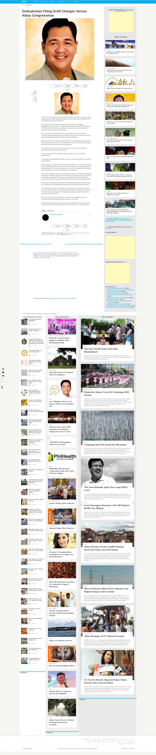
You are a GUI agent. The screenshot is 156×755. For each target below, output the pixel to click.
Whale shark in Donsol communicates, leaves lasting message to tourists (119, 70)
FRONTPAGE (85, 739)
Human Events (55, 501)
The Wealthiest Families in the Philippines (118, 297)
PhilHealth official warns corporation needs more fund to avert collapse (61, 471)
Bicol (29, 5)
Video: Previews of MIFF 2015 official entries (119, 88)
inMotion (116, 138)
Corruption (69, 233)
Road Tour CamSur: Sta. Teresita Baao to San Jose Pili (36, 541)
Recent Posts (50, 210)
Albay (64, 233)
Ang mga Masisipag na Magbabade (35, 320)
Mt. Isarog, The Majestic (113, 299)
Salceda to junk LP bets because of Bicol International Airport (61, 613)
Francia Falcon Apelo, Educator (62, 503)
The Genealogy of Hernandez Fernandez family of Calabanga (35, 392)
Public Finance (51, 234)
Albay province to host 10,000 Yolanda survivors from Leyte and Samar (104, 548)
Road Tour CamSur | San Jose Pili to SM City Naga (36, 530)
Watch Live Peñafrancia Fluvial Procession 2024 (35, 400)
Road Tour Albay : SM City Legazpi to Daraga (35, 599)
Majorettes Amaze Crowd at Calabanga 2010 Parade (106, 393)
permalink (70, 234)
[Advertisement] (121, 22)
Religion (54, 370)
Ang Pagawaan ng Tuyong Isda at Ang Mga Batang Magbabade (36, 481)
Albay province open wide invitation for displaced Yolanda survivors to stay (60, 429)
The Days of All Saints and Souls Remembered (101, 350)
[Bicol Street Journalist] (45, 217)
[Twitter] (90, 215)
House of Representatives (83, 233)
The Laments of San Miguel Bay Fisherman (35, 460)
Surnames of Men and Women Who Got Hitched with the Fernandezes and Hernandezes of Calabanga (36, 341)
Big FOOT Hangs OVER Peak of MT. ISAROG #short (35, 421)
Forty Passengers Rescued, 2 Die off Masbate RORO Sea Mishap (107, 506)
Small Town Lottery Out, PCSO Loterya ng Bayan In (120, 294)
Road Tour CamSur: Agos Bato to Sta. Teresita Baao (36, 549)
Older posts (23, 672)
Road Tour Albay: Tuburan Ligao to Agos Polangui (36, 559)
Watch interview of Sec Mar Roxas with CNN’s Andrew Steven (120, 122)
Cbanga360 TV (130, 741)
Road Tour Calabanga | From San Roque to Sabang (35, 491)
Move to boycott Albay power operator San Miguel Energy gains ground (106, 590)
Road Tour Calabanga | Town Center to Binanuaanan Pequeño (35, 451)
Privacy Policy (122, 743)
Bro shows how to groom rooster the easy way (36, 579)
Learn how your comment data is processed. (64, 298)
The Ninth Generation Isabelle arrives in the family (35, 362)
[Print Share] (1, 380)
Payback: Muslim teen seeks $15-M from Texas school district (36, 244)
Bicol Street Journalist (56, 214)
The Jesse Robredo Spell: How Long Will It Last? (106, 488)
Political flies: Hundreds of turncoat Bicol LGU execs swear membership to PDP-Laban (120, 105)
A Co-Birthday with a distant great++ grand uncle (35, 382)
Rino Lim (57, 234)
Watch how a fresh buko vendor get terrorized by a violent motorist (120, 52)
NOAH (112, 173)
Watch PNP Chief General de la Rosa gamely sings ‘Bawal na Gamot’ (119, 140)
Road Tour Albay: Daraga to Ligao (36, 569)
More (68, 1)
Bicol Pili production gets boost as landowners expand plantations (62, 584)
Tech (99, 739)
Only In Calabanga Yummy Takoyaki (36, 500)
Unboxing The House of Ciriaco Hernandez (35, 351)
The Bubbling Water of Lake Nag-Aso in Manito (119, 305)
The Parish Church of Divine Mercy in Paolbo (118, 307)
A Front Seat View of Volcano (35, 609)
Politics (54, 335)
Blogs (118, 741)
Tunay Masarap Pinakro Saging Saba (35, 639)
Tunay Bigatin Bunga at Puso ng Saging (35, 649)
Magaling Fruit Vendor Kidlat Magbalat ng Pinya (36, 589)
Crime (74, 233)
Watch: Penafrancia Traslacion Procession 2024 (36, 410)
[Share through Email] (1, 383)
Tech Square (61, 1)
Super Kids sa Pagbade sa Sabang (36, 470)
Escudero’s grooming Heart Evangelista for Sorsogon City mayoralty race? (61, 554)
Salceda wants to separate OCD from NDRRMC (60, 692)
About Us (131, 743)
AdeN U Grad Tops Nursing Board (115, 288)
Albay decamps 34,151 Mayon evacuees (104, 636)
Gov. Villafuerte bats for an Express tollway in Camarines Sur (61, 403)
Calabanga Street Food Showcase (35, 629)
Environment (113, 68)
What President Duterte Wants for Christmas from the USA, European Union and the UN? (119, 175)
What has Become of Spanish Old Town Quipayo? (61, 373)
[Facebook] (88, 215)
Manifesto (76, 1)
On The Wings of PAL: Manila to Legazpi (35, 330)
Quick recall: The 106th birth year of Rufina (35, 371)
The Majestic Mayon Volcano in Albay (116, 304)
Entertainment (110, 86)
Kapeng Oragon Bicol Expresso (61, 528)
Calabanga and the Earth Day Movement (105, 444)
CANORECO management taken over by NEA (60, 443)
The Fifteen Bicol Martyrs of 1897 (115, 293)
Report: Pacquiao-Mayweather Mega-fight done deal (120, 157)
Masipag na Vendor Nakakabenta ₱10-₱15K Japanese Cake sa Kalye (35, 511)
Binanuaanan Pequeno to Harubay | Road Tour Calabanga (36, 441)
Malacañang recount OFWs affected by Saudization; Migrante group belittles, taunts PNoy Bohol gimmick (119, 211)
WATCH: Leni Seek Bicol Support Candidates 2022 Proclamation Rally (59, 340)
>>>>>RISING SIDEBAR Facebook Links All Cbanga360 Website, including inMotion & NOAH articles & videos (118, 220)
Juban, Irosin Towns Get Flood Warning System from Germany (61, 722)
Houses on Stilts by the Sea (60, 641)
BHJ (123, 741)
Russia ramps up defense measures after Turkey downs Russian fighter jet (84, 244)
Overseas (52, 1)
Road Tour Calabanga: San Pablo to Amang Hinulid (36, 520)
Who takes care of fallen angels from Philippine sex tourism (118, 194)
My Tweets (108, 228)
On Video (35, 1)
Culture (108, 50)
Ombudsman (44, 234)
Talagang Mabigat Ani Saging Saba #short (35, 659)
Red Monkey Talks (60, 335)
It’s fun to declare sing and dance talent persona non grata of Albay (105, 681)
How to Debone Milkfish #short (35, 619)
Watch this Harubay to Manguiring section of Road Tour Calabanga (35, 431)
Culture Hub (43, 1)
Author (44, 210)
